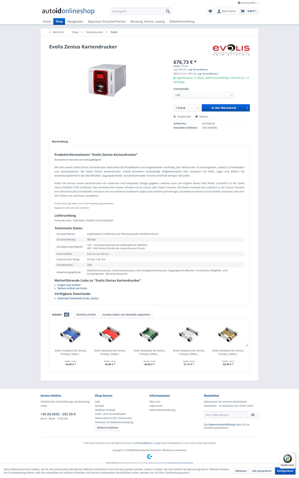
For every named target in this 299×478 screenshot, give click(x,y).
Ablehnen (241, 470)
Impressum (156, 405)
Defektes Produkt (105, 410)
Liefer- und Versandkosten (110, 414)
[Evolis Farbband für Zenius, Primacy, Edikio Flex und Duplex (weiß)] (189, 335)
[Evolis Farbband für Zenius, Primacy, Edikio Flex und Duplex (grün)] (149, 335)
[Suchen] (167, 11)
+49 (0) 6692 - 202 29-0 (58, 414)
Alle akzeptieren (261, 470)
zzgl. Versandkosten (198, 69)
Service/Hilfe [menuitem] (248, 2)
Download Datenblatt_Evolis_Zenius (78, 298)
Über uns (155, 401)
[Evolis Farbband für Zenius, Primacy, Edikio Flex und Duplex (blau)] (71, 335)
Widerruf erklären (107, 427)
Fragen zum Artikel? (69, 285)
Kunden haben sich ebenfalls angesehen (126, 314)
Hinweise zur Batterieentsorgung (114, 422)
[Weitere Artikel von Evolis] (231, 50)
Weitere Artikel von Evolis (72, 288)
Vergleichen (183, 116)
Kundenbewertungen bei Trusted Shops (180, 463)
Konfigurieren (285, 470)
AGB (97, 401)
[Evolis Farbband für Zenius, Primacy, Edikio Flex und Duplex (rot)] (110, 335)
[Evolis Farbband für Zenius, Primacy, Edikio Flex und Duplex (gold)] (228, 335)
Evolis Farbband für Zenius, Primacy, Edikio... (71, 352)
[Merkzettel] (210, 11)
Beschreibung (60, 141)
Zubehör (60, 314)
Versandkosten (144, 442)
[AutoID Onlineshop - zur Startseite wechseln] (68, 12)
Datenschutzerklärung (162, 410)
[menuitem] (140, 11)
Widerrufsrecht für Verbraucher (113, 418)
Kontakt (99, 405)
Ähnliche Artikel (86, 314)
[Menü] (293, 454)
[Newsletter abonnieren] (252, 414)
